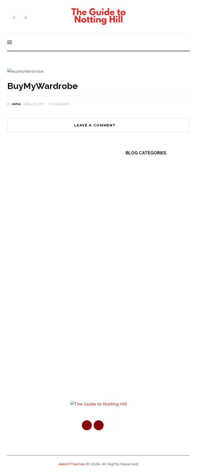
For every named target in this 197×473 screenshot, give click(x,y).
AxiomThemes (71, 464)
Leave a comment (95, 125)
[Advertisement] (51, 183)
